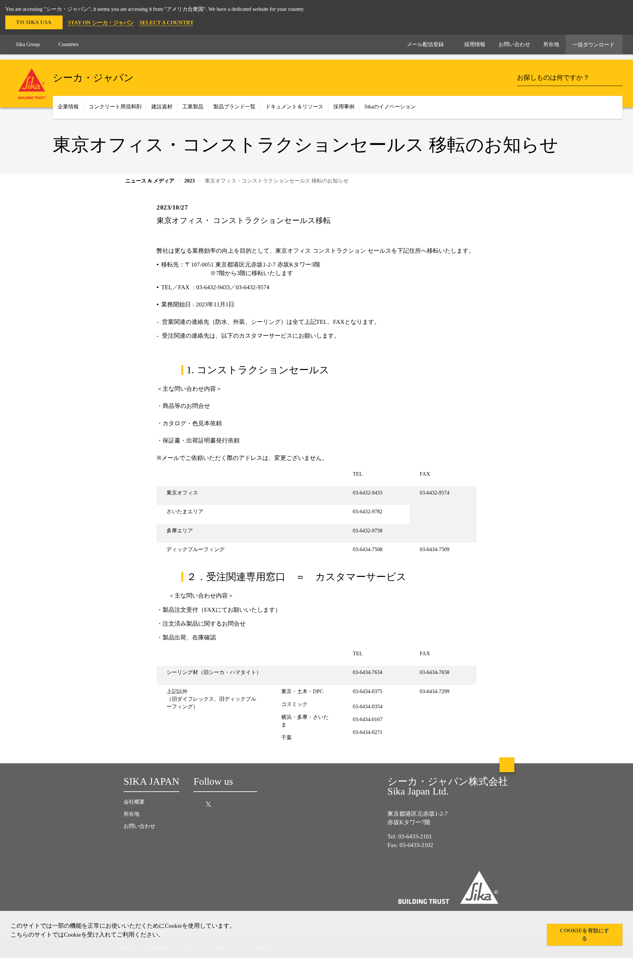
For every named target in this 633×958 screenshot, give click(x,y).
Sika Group (28, 44)
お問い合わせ (139, 826)
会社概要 (134, 801)
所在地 (131, 814)
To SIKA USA (34, 22)
